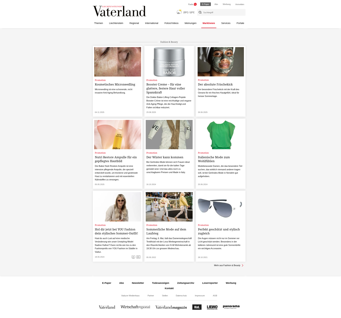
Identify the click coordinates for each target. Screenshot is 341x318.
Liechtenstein (116, 23)
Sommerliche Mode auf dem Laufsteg (166, 231)
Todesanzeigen (160, 283)
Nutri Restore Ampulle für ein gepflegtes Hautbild (116, 159)
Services (225, 23)
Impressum (200, 295)
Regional (134, 23)
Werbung (227, 4)
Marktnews (209, 23)
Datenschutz (181, 295)
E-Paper (205, 4)
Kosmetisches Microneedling (115, 84)
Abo (216, 4)
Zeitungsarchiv (185, 283)
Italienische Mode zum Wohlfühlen (214, 159)
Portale (240, 23)
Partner (151, 295)
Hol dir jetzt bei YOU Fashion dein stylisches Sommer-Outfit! (116, 231)
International (151, 23)
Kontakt (169, 288)
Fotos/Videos (171, 23)
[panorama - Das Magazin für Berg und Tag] (231, 309)
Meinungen (190, 23)
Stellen (165, 295)
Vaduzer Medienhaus (130, 295)
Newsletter (138, 283)
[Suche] (200, 12)
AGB (215, 295)
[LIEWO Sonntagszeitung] (212, 309)
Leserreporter (210, 283)
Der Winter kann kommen (164, 157)
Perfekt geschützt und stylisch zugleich (219, 231)
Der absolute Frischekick (215, 84)
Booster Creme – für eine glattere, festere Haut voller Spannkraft (165, 88)
